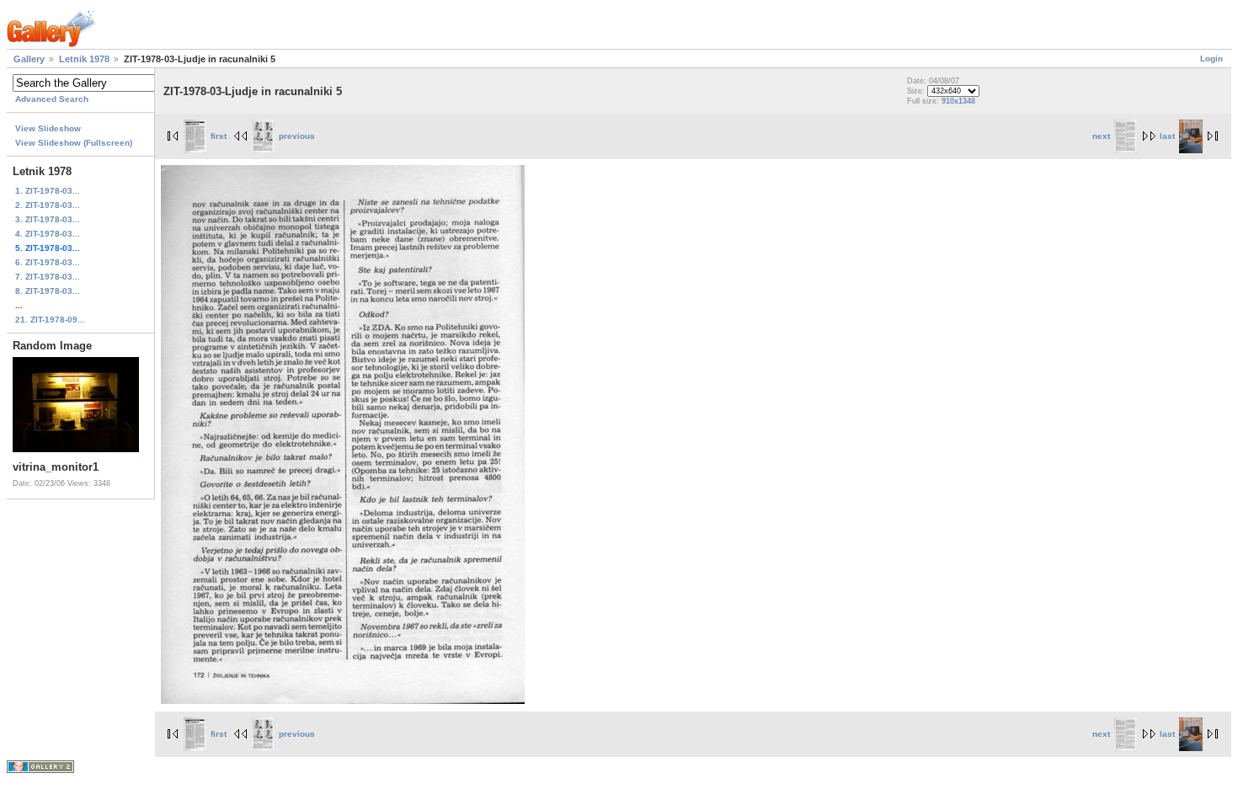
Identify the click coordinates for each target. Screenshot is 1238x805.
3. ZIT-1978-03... (47, 219)
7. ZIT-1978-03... (47, 276)
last (1167, 136)
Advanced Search (51, 99)
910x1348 (958, 101)
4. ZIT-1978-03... (47, 233)
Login (1211, 58)
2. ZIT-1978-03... (47, 205)
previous (297, 136)
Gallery (29, 59)
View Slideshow (48, 128)
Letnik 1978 (84, 59)
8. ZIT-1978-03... (47, 291)
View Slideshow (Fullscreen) (73, 142)
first (219, 136)
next (1101, 136)
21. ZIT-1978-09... (50, 319)
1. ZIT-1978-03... (47, 190)
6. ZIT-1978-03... (47, 262)
